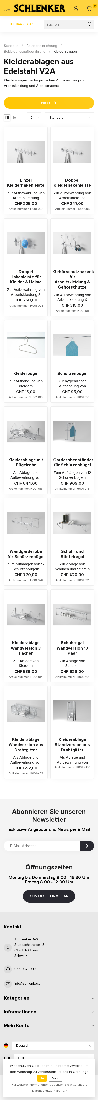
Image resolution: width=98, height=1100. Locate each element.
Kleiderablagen (65, 51)
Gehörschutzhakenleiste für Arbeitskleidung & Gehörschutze (72, 279)
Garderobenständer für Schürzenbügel (72, 463)
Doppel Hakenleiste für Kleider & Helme (26, 277)
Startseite (11, 46)
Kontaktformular (49, 896)
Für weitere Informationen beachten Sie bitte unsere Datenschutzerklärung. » (50, 1088)
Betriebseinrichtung (41, 46)
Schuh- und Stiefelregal (72, 554)
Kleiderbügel (25, 373)
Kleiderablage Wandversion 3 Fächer (26, 648)
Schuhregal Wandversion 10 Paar (72, 648)
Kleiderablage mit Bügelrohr (25, 463)
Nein (55, 1078)
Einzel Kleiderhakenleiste (25, 183)
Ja (42, 1078)
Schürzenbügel (72, 373)
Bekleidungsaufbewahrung (24, 51)
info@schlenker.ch (28, 983)
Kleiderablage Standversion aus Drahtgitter (72, 745)
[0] (88, 8)
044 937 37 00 (26, 969)
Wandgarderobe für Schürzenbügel (25, 554)
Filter (46, 103)
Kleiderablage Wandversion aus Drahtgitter (26, 745)
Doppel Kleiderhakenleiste (72, 183)
